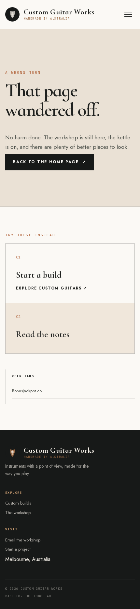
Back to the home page (49, 162)
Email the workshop (22, 540)
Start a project (18, 549)
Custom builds (18, 503)
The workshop (18, 512)
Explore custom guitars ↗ (51, 288)
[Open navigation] (128, 14)
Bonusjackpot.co (27, 391)
